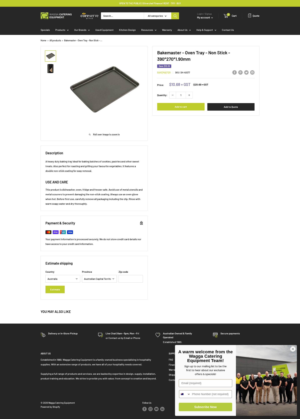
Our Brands (80, 29)
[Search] (175, 15)
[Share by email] (252, 72)
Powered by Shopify (50, 407)
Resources (147, 29)
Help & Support (204, 29)
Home (43, 40)
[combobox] (184, 394)
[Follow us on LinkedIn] (162, 409)
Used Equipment (104, 29)
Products (60, 29)
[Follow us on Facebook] (144, 409)
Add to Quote (231, 106)
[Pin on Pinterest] (240, 72)
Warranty (167, 29)
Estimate (55, 289)
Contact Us (228, 29)
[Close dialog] (293, 349)
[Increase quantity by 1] (189, 95)
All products (55, 40)
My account (203, 17)
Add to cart (181, 106)
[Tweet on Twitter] (246, 72)
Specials (45, 29)
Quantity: (162, 95)
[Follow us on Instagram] (150, 409)
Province (87, 271)
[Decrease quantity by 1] (172, 95)
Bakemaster (164, 72)
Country (49, 271)
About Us (183, 29)
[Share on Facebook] (234, 72)
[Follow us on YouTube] (156, 409)
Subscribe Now (205, 407)
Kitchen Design (127, 29)
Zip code (123, 271)
